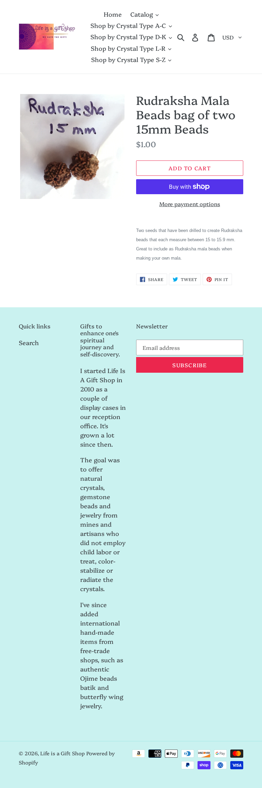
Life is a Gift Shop (62, 753)
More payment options (189, 203)
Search (29, 342)
